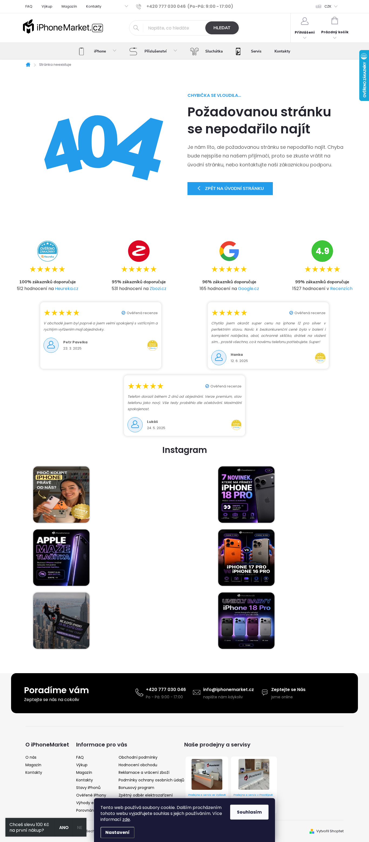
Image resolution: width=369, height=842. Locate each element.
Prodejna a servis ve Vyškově (207, 795)
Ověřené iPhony (91, 795)
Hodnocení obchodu (138, 765)
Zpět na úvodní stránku (234, 189)
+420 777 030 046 (166, 689)
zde (126, 819)
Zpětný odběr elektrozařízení (146, 795)
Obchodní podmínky (138, 757)
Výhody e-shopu (92, 802)
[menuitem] (97, 51)
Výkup (47, 6)
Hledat (221, 28)
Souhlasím (249, 812)
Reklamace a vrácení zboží (144, 772)
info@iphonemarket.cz (228, 689)
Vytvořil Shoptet (330, 831)
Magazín (69, 6)
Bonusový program (136, 787)
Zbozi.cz (158, 288)
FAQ (28, 6)
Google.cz (248, 288)
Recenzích (341, 288)
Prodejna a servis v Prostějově (253, 795)
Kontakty (93, 6)
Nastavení (117, 832)
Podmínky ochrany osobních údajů (151, 780)
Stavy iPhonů (88, 787)
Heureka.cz (66, 288)
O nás (30, 757)
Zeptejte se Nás (288, 689)
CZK (327, 6)
